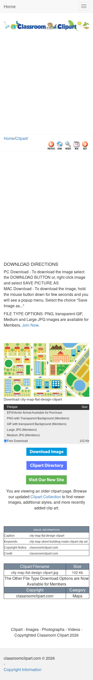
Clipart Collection (46, 496)
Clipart (21, 138)
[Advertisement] (46, 85)
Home (10, 6)
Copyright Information (22, 669)
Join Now (29, 325)
